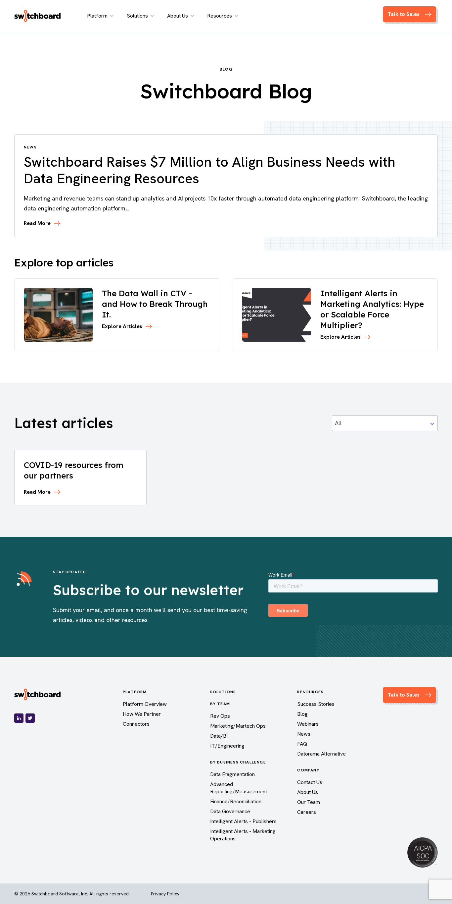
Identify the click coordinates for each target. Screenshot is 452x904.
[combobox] (385, 423)
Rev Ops (220, 715)
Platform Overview (145, 704)
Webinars (308, 723)
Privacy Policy (165, 894)
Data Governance (230, 811)
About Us (177, 15)
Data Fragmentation (232, 774)
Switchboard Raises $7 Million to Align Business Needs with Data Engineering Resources (209, 170)
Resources (219, 15)
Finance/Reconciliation (235, 801)
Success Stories (316, 704)
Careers (306, 812)
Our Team (308, 802)
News (303, 733)
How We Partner (142, 713)
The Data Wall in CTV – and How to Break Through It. (155, 303)
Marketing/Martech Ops (238, 725)
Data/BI (219, 735)
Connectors (136, 723)
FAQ (302, 743)
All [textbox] (338, 423)
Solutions (137, 15)
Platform (97, 15)
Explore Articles (122, 326)
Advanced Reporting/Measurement (238, 788)
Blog (302, 713)
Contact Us (309, 782)
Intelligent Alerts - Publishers (243, 821)
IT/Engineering (227, 745)
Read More (37, 223)
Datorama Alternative (321, 753)
